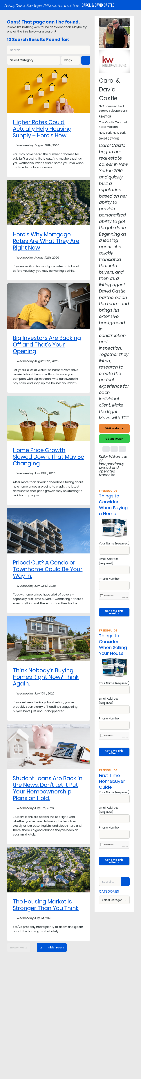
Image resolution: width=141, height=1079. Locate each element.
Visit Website (114, 428)
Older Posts (56, 947)
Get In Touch (114, 439)
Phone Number (109, 579)
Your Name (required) (114, 543)
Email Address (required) (108, 561)
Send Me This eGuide (114, 612)
